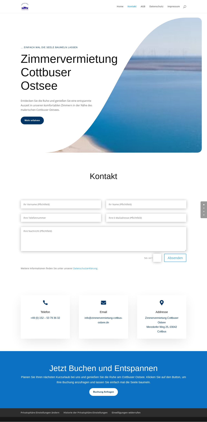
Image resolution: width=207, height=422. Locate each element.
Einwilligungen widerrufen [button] (126, 412)
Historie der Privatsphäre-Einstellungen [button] (86, 412)
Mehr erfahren (32, 120)
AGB (143, 6)
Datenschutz (156, 6)
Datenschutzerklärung (85, 268)
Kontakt (132, 6)
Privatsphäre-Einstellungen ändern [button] (40, 412)
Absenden (175, 258)
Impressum (174, 6)
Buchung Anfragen (103, 392)
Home (120, 6)
